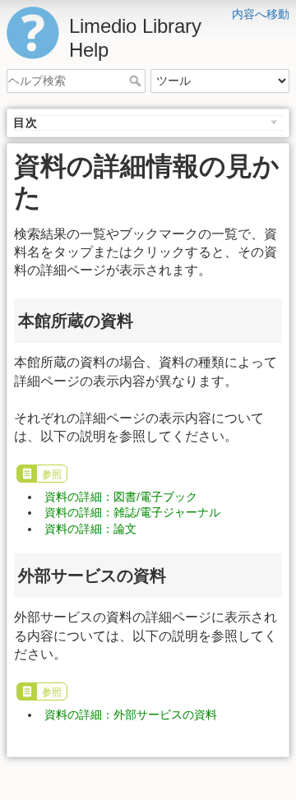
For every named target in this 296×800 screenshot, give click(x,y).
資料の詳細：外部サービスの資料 (130, 714)
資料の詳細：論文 (90, 528)
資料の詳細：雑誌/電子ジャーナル (132, 512)
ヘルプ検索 (137, 80)
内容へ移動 (260, 14)
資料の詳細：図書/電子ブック (120, 496)
